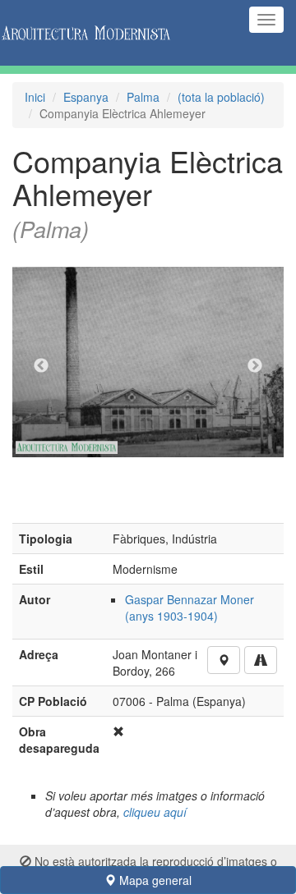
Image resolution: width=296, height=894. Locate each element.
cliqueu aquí (155, 812)
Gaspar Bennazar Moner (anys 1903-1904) (189, 607)
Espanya (86, 97)
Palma (143, 97)
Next (255, 366)
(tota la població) (221, 97)
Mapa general (154, 880)
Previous (41, 366)
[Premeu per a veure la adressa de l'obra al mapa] (223, 660)
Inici (35, 97)
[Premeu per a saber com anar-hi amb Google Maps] (260, 660)
